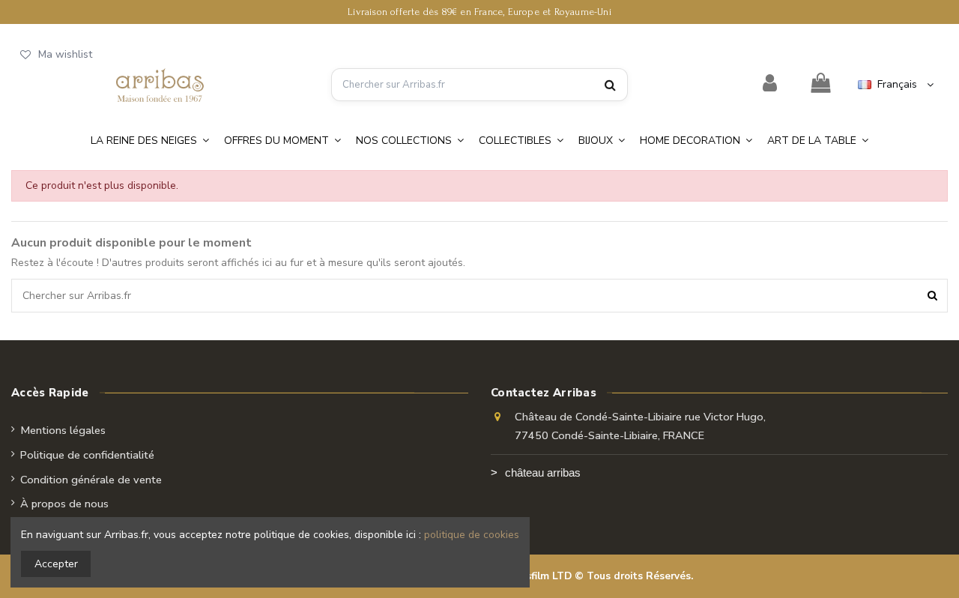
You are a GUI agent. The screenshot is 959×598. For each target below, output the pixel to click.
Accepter (56, 564)
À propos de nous (64, 503)
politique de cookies (471, 535)
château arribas (543, 473)
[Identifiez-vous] (770, 83)
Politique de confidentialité (87, 454)
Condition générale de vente (91, 479)
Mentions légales (63, 430)
